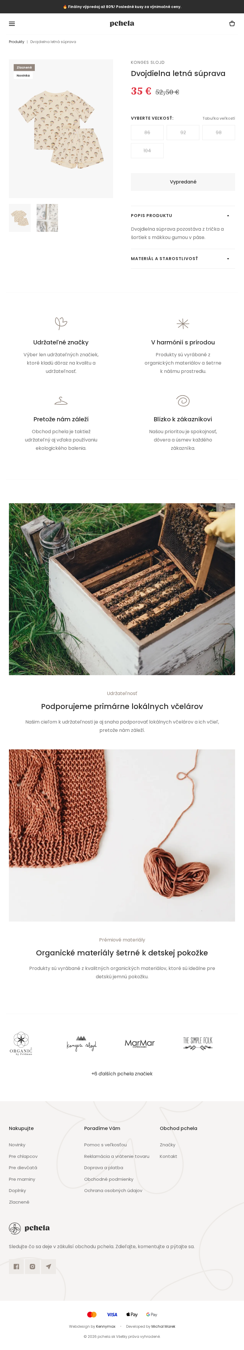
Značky (167, 1145)
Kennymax (105, 1326)
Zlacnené (19, 1202)
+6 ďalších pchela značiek (122, 1073)
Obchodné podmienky (108, 1179)
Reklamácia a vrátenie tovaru (116, 1156)
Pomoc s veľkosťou (105, 1145)
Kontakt (168, 1156)
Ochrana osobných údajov (113, 1190)
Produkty (16, 41)
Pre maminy (22, 1179)
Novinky (17, 1145)
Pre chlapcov (23, 1156)
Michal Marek (163, 1326)
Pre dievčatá (23, 1167)
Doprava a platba (103, 1167)
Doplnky (17, 1190)
